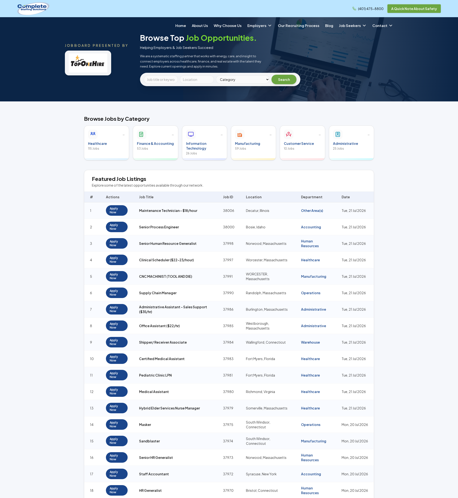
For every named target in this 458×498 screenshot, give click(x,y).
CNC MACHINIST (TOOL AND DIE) (165, 276)
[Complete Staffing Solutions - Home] (33, 8)
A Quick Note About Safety (414, 8)
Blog (329, 25)
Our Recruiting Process (298, 25)
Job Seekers (350, 25)
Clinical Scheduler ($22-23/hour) (166, 260)
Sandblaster (149, 441)
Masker (145, 424)
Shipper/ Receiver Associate (163, 342)
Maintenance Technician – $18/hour (168, 210)
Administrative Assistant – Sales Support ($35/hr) (173, 309)
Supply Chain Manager (158, 293)
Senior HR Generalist (156, 457)
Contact (379, 25)
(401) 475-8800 (371, 8)
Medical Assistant (154, 391)
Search (284, 79)
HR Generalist (150, 490)
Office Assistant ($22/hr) (159, 326)
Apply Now (114, 210)
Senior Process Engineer (159, 227)
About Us (200, 25)
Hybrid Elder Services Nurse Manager (169, 408)
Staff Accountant (154, 474)
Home (180, 25)
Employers (256, 25)
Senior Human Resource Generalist (168, 243)
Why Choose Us (228, 25)
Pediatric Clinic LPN (155, 375)
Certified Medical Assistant (162, 358)
